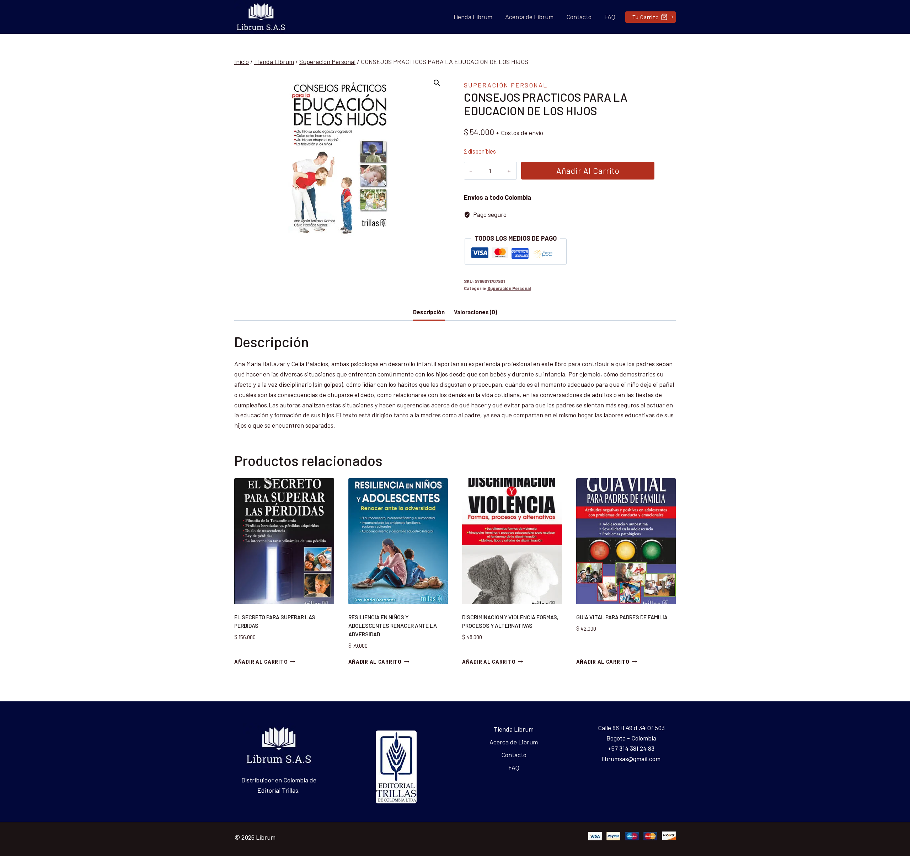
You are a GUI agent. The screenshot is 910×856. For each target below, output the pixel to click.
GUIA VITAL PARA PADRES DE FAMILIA (622, 617)
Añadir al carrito (588, 171)
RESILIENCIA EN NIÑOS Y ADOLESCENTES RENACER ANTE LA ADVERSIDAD (392, 625)
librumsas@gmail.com (631, 759)
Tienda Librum (472, 17)
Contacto (579, 17)
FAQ (609, 17)
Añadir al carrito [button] (261, 662)
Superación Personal (505, 85)
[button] (436, 82)
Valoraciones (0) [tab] (475, 312)
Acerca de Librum (529, 17)
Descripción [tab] (429, 312)
